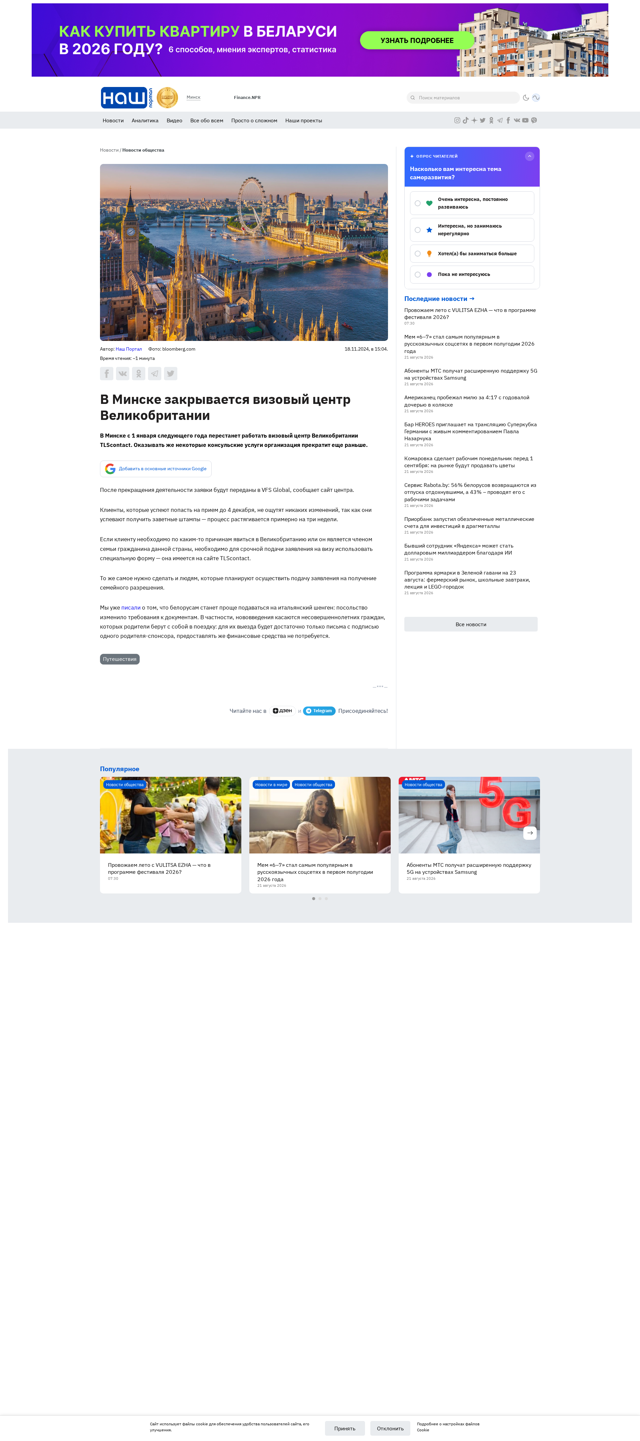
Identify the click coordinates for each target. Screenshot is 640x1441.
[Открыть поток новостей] (536, 98)
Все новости (471, 624)
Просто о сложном (254, 120)
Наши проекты (303, 120)
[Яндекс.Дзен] (282, 711)
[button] (526, 98)
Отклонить (390, 1428)
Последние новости (435, 298)
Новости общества (143, 150)
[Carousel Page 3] (326, 898)
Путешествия (120, 659)
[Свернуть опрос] (529, 156)
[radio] (472, 203)
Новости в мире (271, 784)
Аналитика (145, 120)
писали (131, 607)
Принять (344, 1428)
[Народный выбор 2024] (167, 97)
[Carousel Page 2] (320, 898)
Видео (174, 120)
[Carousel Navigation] (320, 834)
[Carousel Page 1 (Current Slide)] (313, 898)
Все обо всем (206, 120)
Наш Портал (129, 349)
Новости (113, 120)
